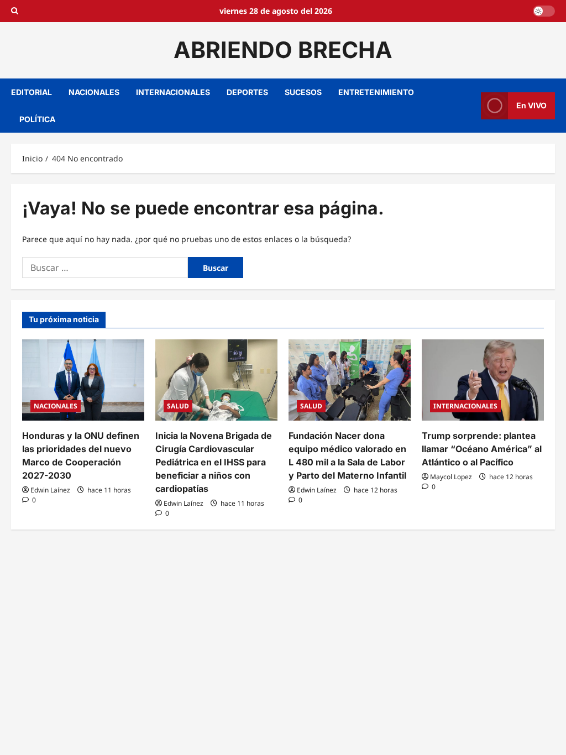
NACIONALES (94, 92)
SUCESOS (303, 92)
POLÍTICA (37, 119)
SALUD (178, 406)
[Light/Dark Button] (544, 11)
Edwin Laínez (50, 490)
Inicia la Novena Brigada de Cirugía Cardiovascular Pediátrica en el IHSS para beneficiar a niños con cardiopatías (213, 462)
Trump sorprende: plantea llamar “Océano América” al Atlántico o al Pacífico (482, 449)
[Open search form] (14, 11)
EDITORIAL (31, 92)
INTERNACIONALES (173, 92)
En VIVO (531, 105)
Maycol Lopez (451, 476)
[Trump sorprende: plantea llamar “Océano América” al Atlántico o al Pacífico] (483, 380)
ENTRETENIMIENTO (376, 92)
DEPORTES (247, 92)
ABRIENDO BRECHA (283, 50)
